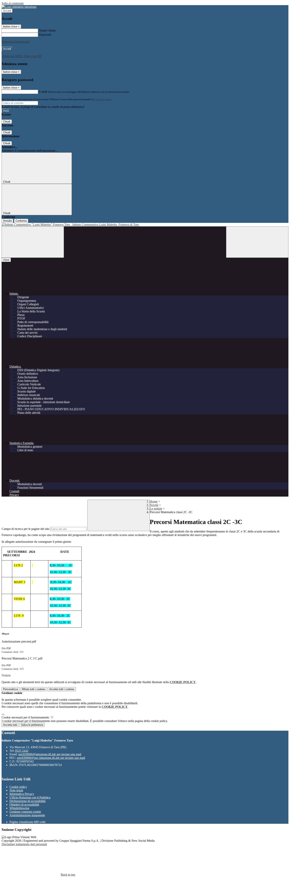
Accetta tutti (61, 689)
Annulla (7, 220)
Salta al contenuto (13, 3)
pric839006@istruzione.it (49, 754)
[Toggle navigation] (33, 242)
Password (45, 34)
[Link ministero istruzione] (19, 6)
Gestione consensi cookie (25, 811)
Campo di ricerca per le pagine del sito (25, 529)
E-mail (43, 91)
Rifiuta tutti (33, 689)
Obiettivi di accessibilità (24, 804)
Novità (154, 505)
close (6, 259)
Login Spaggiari (102, 99)
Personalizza (10, 689)
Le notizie (156, 508)
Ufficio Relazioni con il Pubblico (30, 797)
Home (153, 501)
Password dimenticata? (16, 41)
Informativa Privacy (21, 794)
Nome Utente (47, 30)
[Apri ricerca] (257, 242)
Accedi (7, 10)
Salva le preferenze (32, 724)
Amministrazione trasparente (27, 815)
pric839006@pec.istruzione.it (51, 757)
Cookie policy (18, 786)
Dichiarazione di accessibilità (27, 801)
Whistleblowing (19, 808)
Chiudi (6, 121)
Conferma (21, 220)
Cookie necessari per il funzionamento (26, 717)
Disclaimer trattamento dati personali (24, 844)
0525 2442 (21, 750)
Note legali (16, 790)
